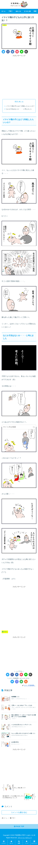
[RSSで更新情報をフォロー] (26, 681)
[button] (34, 427)
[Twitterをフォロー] (12, 681)
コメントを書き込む (19, 812)
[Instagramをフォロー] (17, 681)
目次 (16, 101)
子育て (5, 631)
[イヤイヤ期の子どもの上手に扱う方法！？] (12, 51)
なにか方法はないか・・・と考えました (19, 109)
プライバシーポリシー (25, 837)
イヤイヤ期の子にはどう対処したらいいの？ (20, 106)
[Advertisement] (19, 76)
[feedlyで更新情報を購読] (21, 681)
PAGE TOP (19, 826)
